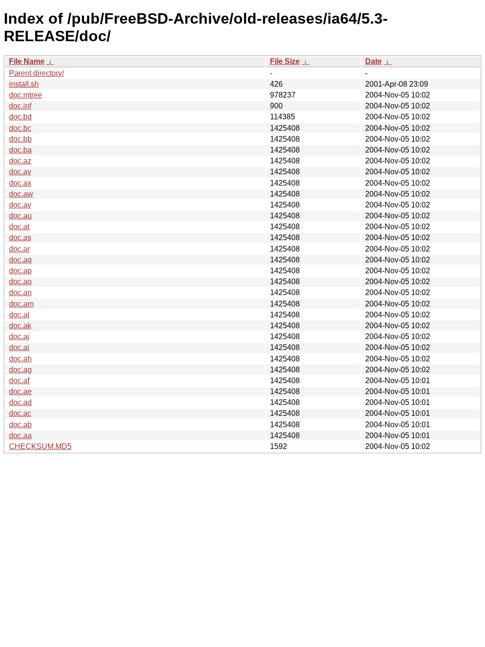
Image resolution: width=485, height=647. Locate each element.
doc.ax (20, 183)
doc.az (20, 161)
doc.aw (21, 194)
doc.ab (20, 425)
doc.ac (20, 413)
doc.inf (20, 106)
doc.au (20, 216)
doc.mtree (25, 95)
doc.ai (19, 347)
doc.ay (20, 172)
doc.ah (20, 359)
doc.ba (20, 150)
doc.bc (20, 128)
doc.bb (20, 139)
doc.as (20, 238)
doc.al (19, 315)
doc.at (19, 227)
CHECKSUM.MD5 (40, 446)
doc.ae (20, 391)
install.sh (24, 84)
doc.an (20, 292)
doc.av (20, 205)
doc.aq (20, 260)
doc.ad (20, 402)
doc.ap (20, 271)
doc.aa (20, 435)
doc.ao (20, 282)
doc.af (19, 381)
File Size (285, 61)
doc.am (21, 304)
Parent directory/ (36, 73)
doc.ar (19, 249)
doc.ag (20, 370)
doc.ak (20, 326)
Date (373, 61)
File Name (27, 61)
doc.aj (19, 336)
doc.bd (20, 117)
